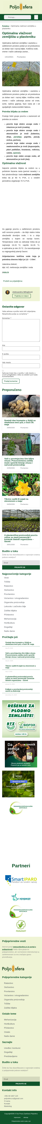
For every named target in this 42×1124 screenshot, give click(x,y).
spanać (16, 153)
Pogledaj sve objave (22, 296)
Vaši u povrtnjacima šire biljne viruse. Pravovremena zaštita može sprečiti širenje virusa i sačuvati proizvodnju (19, 462)
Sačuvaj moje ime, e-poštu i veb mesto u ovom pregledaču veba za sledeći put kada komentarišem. (19, 374)
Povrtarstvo (21, 57)
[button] (36, 17)
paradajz (18, 137)
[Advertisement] (21, 205)
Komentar (6, 318)
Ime (3, 345)
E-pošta (5, 354)
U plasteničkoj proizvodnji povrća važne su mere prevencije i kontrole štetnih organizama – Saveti (20, 538)
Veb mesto (6, 362)
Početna (5, 26)
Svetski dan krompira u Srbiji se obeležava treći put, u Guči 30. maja (20, 422)
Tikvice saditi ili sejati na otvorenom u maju (16, 500)
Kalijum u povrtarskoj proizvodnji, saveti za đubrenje (19, 690)
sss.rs (6, 272)
